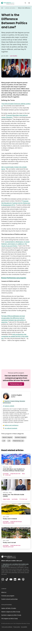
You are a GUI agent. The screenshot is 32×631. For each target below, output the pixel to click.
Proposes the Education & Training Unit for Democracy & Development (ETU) (15, 203)
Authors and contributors (11, 425)
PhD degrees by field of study (9, 618)
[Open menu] (29, 2)
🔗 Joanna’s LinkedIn (8, 406)
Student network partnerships (9, 599)
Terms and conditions (7, 627)
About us (3, 592)
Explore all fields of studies (8, 608)
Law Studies (13, 56)
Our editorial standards (11, 428)
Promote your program (7, 595)
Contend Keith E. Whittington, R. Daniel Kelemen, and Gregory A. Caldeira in (15, 244)
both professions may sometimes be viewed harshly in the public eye (14, 336)
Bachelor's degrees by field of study (11, 615)
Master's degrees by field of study (10, 611)
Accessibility (24, 627)
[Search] (25, 2)
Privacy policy (16, 627)
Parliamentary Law (16, 384)
